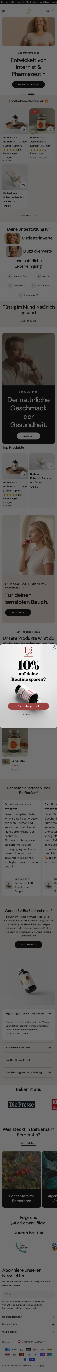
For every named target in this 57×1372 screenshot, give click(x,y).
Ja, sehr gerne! (28, 706)
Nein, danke (28, 714)
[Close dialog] (54, 647)
